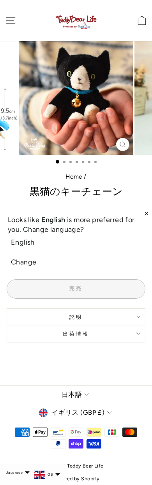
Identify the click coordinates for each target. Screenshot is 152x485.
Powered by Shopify (76, 479)
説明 (76, 317)
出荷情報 (76, 333)
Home (73, 176)
